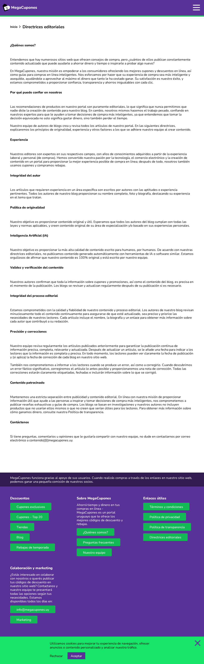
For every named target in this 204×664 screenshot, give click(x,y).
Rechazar (56, 656)
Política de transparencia (85, 412)
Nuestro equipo (94, 552)
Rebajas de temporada (33, 547)
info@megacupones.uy (33, 609)
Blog (20, 537)
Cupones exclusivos (31, 507)
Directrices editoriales (165, 537)
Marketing (24, 619)
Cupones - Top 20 (29, 517)
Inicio (14, 27)
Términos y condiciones (166, 507)
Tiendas (22, 527)
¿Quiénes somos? (95, 532)
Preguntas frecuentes (98, 542)
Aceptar (76, 656)
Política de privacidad (165, 517)
